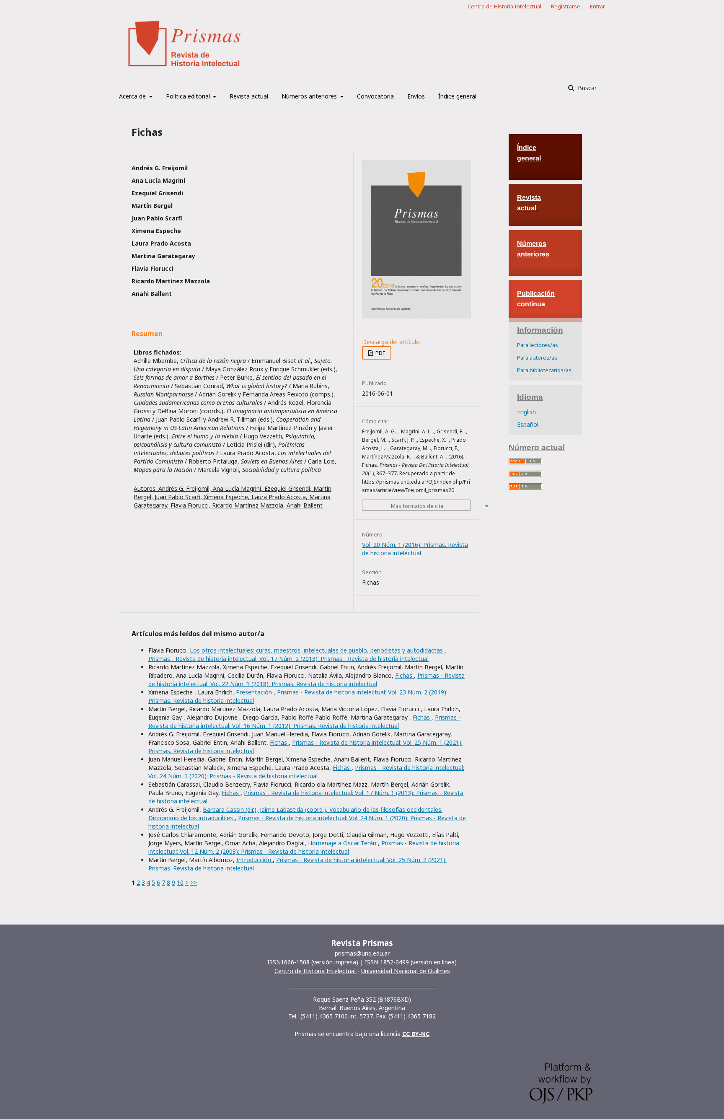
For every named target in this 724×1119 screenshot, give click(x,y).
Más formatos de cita (417, 506)
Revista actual (249, 96)
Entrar (597, 6)
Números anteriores (310, 96)
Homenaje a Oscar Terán (343, 843)
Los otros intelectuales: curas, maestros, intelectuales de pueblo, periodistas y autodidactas (317, 650)
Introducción (254, 860)
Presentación (255, 692)
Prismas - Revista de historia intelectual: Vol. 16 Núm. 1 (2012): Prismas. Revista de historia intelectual (304, 721)
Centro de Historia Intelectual (504, 6)
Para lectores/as (537, 345)
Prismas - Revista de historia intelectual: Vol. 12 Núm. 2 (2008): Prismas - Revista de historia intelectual (303, 847)
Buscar (586, 88)
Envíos (416, 96)
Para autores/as (537, 357)
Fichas (404, 675)
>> (193, 882)
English (526, 412)
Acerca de (133, 96)
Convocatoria (375, 96)
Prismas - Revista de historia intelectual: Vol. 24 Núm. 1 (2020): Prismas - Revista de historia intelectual (306, 772)
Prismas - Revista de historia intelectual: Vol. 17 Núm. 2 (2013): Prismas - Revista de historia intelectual (288, 659)
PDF (379, 353)
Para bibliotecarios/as (544, 370)
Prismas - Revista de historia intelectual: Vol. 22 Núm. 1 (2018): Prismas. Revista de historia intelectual (306, 679)
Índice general (457, 96)
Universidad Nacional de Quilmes (405, 971)
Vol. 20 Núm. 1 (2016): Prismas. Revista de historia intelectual (415, 549)
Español (527, 424)
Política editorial (189, 96)
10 (180, 882)
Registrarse (565, 6)
